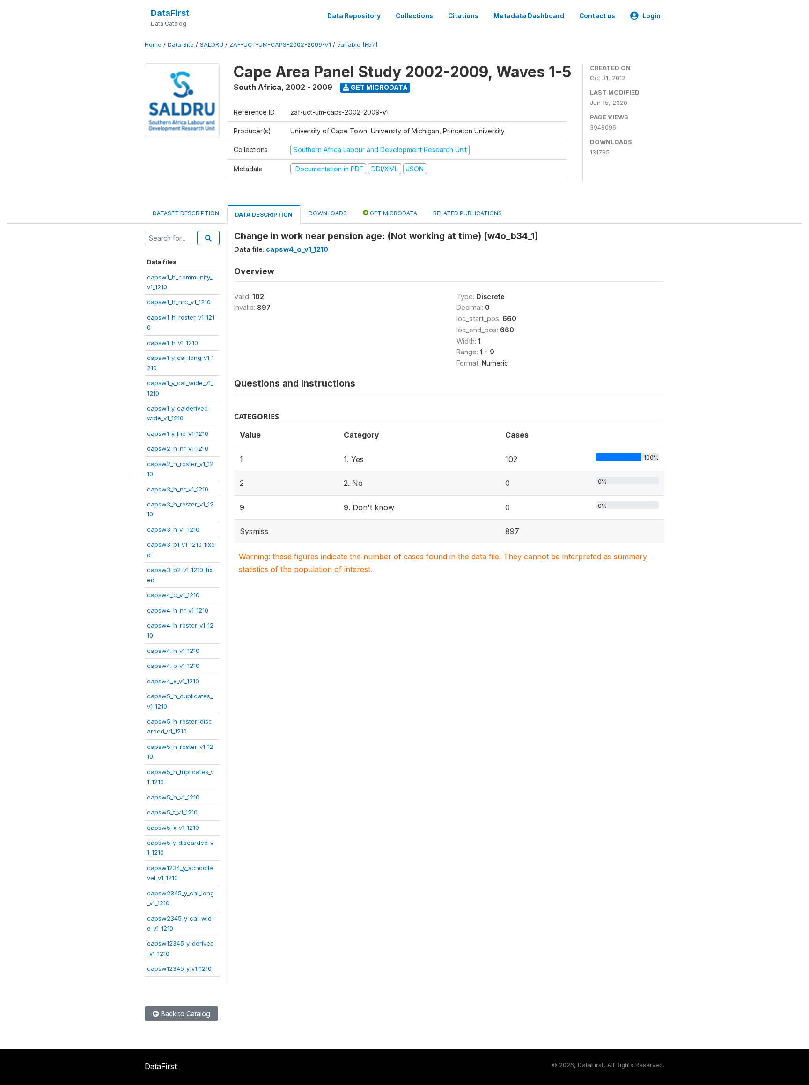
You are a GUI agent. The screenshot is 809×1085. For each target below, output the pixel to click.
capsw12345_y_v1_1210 (179, 968)
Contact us (597, 16)
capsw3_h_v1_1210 (173, 529)
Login (651, 16)
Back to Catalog (184, 1014)
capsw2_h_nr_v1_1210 (177, 448)
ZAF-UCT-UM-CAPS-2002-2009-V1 (280, 44)
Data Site (181, 44)
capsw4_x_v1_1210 (173, 681)
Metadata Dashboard (528, 16)
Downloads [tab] (328, 213)
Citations (463, 16)
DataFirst (170, 13)
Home (153, 44)
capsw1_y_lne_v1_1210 (177, 433)
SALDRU (211, 44)
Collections (414, 16)
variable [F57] (357, 44)
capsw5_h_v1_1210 (173, 797)
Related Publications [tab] (467, 213)
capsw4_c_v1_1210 (173, 595)
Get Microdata (378, 87)
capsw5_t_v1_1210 (172, 812)
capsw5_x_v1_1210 (173, 827)
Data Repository (354, 16)
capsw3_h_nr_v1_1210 (177, 489)
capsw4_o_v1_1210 (173, 665)
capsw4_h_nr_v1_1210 (177, 610)
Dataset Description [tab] (186, 213)
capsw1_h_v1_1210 (172, 342)
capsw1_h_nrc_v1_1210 (179, 302)
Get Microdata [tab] (392, 213)
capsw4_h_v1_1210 (173, 650)
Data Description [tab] (264, 214)
